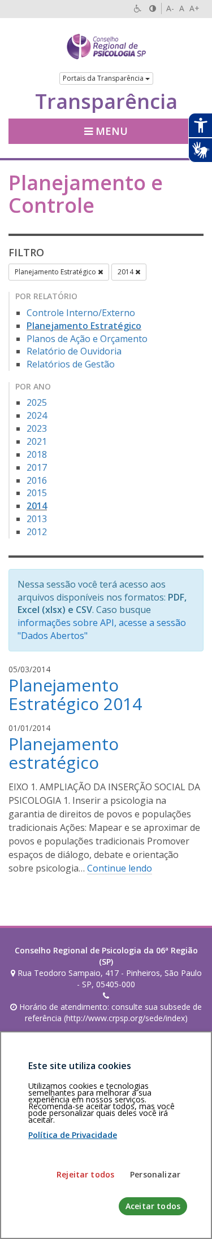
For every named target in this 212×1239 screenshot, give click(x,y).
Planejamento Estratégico (56, 272)
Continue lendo (119, 868)
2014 (126, 272)
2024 (37, 415)
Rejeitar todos (85, 1174)
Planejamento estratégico (63, 753)
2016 (37, 480)
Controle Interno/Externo (81, 313)
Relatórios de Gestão (71, 364)
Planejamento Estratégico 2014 (75, 694)
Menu (110, 131)
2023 (37, 428)
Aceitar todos (153, 1206)
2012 (37, 532)
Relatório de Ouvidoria (74, 351)
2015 (37, 493)
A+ (194, 8)
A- (170, 8)
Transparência (106, 101)
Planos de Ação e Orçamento (87, 338)
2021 (37, 441)
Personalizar (155, 1174)
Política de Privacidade (72, 1134)
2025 (37, 402)
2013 (37, 519)
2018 (37, 454)
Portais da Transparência (104, 78)
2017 (37, 467)
